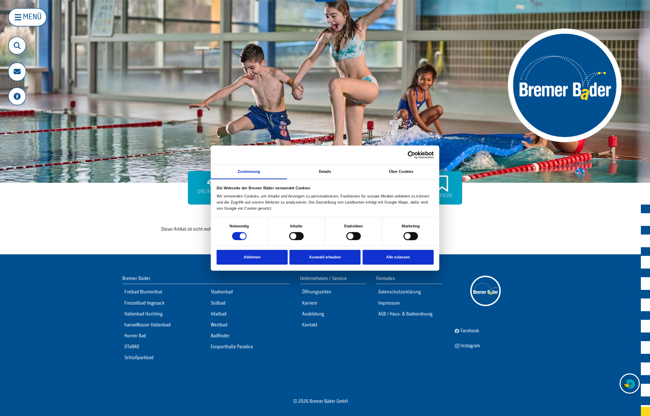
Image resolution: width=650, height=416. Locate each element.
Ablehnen (252, 257)
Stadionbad (222, 292)
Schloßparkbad (139, 357)
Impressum (389, 303)
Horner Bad (135, 336)
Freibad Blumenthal (143, 292)
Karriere (442, 195)
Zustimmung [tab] (249, 171)
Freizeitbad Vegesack (144, 303)
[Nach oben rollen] (630, 403)
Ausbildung (313, 314)
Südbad (218, 303)
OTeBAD (131, 347)
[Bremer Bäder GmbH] (565, 85)
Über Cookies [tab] (401, 171)
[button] (17, 72)
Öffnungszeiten (316, 292)
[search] (17, 46)
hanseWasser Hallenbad (147, 325)
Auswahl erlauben (325, 257)
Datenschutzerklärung (399, 292)
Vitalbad (218, 314)
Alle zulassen (398, 257)
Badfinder (220, 336)
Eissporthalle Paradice (232, 347)
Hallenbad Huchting (143, 314)
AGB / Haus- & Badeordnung (405, 314)
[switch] (296, 236)
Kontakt (309, 325)
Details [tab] (325, 171)
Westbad (219, 325)
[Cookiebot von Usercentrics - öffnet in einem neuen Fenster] (411, 155)
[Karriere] (442, 183)
